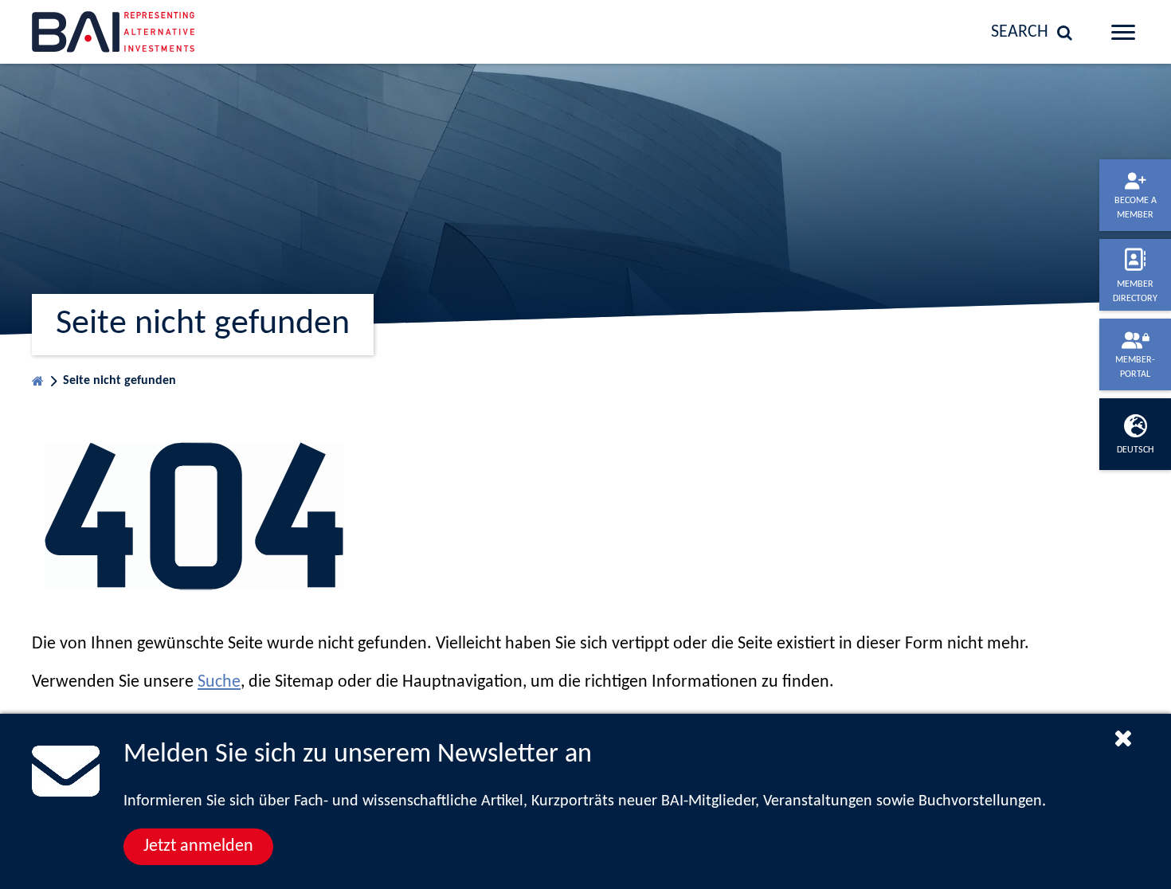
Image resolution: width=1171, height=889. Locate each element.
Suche (219, 682)
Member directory (1135, 292)
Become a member (1135, 208)
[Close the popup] (1123, 738)
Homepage (38, 377)
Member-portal (1135, 367)
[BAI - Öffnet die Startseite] (158, 32)
